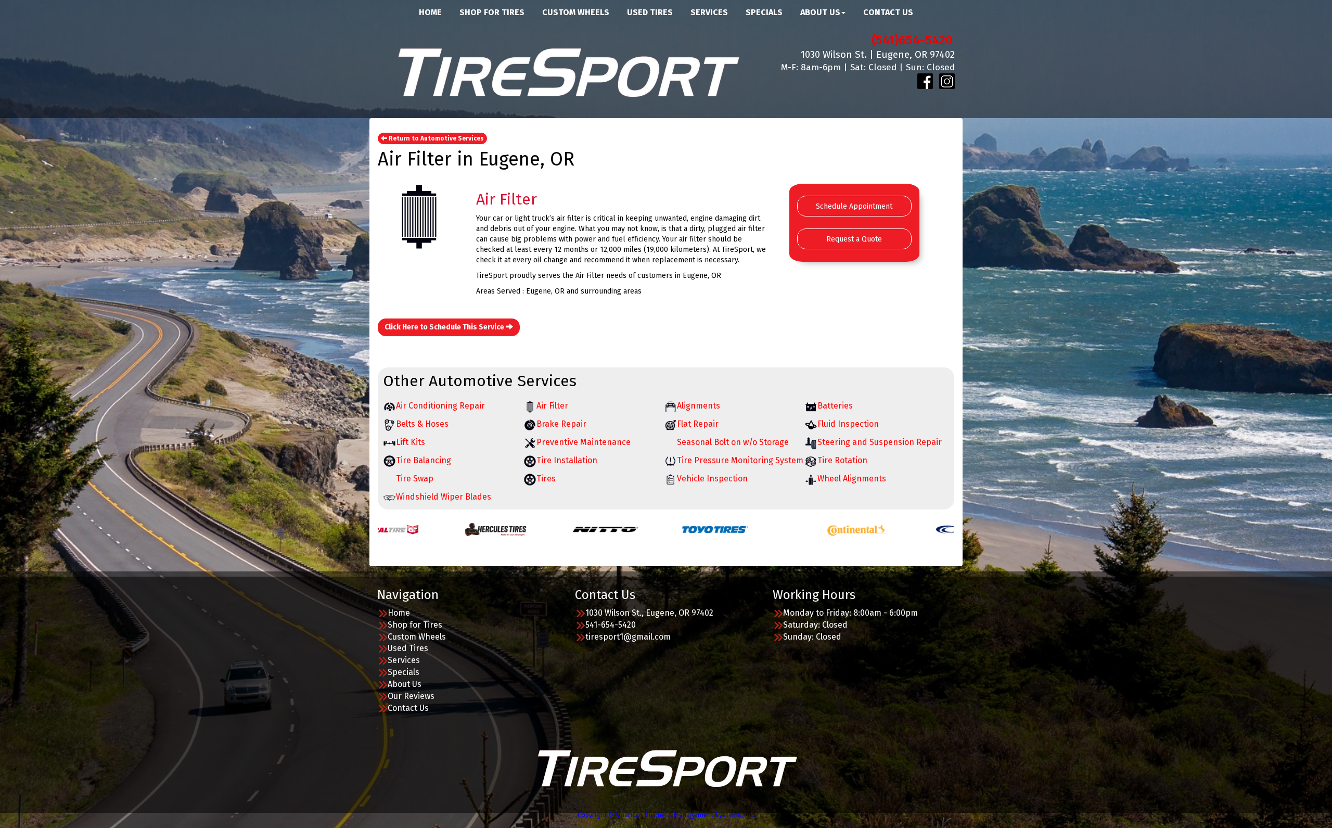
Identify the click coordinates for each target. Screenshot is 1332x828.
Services (404, 660)
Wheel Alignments (851, 478)
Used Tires (408, 648)
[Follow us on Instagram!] (947, 80)
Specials (403, 672)
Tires (546, 478)
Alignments (698, 406)
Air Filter (552, 406)
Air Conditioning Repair (440, 406)
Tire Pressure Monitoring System (740, 460)
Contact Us (408, 708)
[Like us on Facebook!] (925, 80)
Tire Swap (414, 478)
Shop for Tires (415, 625)
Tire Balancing (423, 460)
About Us (404, 684)
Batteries (835, 406)
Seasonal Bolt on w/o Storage (733, 442)
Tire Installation (566, 460)
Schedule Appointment (854, 206)
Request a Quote (854, 239)
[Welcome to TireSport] (567, 71)
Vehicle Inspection (712, 478)
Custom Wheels (417, 637)
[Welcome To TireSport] (666, 767)
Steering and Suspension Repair (879, 442)
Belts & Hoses (422, 424)
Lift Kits (410, 442)
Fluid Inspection (848, 424)
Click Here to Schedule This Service (445, 327)
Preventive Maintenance (583, 442)
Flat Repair (698, 424)
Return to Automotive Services (435, 138)
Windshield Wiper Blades (443, 497)
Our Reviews (411, 696)
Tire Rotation (842, 460)
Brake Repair (561, 424)
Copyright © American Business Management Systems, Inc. (666, 815)
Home (399, 613)
